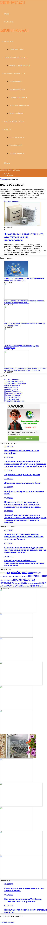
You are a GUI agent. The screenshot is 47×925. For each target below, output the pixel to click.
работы (24, 583)
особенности (37, 576)
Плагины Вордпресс (17, 89)
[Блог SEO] (13, 4)
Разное (8, 129)
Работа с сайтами (16, 113)
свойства (3, 586)
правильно (10, 580)
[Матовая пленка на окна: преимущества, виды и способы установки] (18, 757)
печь (5, 580)
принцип (17, 583)
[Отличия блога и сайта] (16, 636)
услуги (19, 585)
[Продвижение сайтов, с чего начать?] (16, 782)
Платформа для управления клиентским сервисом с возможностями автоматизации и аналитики (25, 369)
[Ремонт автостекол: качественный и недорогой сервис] (18, 612)
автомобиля (3, 572)
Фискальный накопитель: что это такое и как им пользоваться (23, 237)
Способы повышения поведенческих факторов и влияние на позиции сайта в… (24, 302)
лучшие (4, 576)
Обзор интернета (16, 145)
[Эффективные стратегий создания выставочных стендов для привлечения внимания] (21, 806)
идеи (39, 573)
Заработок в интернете (16, 57)
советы (10, 585)
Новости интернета (16, 137)
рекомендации (33, 583)
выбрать (27, 572)
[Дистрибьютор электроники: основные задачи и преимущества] (21, 685)
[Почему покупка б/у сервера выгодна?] (21, 854)
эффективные (36, 586)
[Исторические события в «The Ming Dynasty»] (16, 830)
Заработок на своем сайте (19, 65)
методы (13, 576)
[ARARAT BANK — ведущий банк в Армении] (21, 878)
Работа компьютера (14, 121)
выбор (17, 572)
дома (35, 573)
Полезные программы (18, 97)
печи (1, 580)
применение (7, 582)
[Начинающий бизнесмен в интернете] (16, 661)
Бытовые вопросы (16, 153)
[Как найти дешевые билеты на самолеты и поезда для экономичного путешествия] (16, 321)
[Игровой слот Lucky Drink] (16, 709)
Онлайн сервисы (15, 81)
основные (22, 576)
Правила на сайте (16, 49)
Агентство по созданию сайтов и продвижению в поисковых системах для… (24, 279)
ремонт (42, 583)
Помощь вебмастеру (14, 73)
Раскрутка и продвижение (19, 105)
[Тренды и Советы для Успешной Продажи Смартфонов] (16, 344)
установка (26, 586)
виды (10, 572)
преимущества (24, 579)
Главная (3, 179)
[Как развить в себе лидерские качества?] (16, 733)
